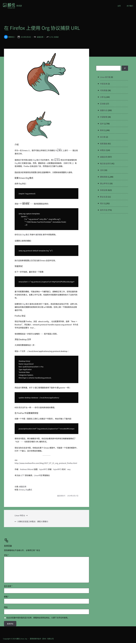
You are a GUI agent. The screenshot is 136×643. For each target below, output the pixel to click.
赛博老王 (11, 37)
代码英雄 (103, 90)
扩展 (39, 166)
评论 (6, 555)
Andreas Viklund (26, 469)
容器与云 (103, 110)
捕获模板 (39, 234)
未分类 (102, 137)
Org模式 (28, 489)
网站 (6, 607)
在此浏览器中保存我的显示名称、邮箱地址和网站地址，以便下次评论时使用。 (37, 617)
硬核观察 (103, 176)
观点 (102, 203)
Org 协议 (57, 160)
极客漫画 (103, 143)
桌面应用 (40, 37)
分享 (102, 97)
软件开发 (103, 210)
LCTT (22, 475)
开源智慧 (103, 117)
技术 (102, 123)
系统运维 (103, 190)
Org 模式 (59, 150)
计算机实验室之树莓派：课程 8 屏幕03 (32, 521)
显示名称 (8, 586)
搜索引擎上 (68, 163)
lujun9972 (43, 469)
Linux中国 (38, 475)
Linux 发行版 (105, 77)
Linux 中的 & (20, 515)
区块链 (102, 103)
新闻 (102, 130)
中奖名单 (103, 83)
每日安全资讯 (105, 163)
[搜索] (125, 68)
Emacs (22, 489)
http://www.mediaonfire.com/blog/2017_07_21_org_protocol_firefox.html (46, 463)
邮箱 (6, 596)
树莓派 (102, 150)
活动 (102, 170)
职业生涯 (103, 196)
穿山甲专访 (104, 183)
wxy (68, 469)
